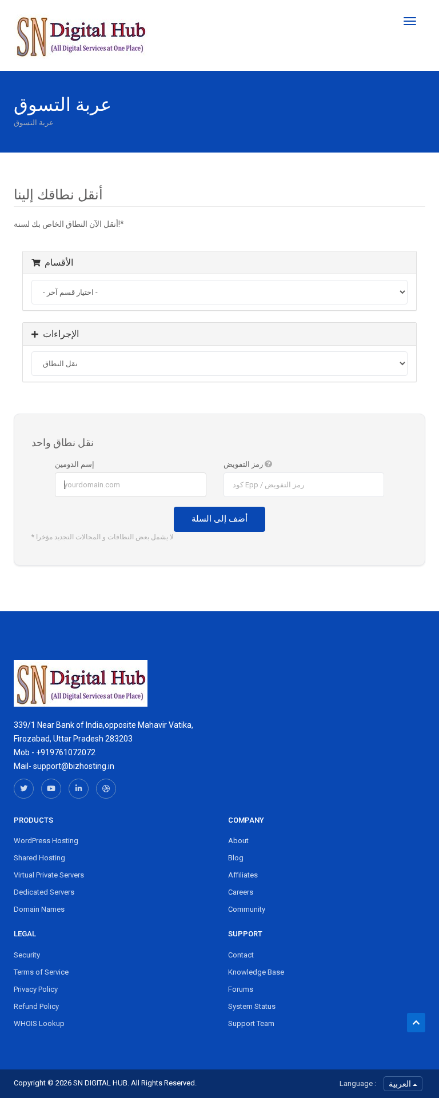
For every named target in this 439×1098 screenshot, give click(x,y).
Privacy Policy (36, 989)
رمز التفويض (244, 464)
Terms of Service (41, 972)
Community (246, 909)
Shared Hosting (39, 857)
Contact (241, 955)
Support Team (251, 1023)
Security (27, 955)
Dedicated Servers (44, 892)
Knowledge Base (256, 972)
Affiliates (243, 875)
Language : (358, 1083)
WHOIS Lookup (39, 1023)
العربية (401, 1083)
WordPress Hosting (46, 840)
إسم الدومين (74, 464)
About (238, 840)
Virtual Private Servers (49, 875)
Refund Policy (36, 1006)
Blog (236, 857)
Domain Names (39, 909)
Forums (240, 989)
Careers (240, 892)
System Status (252, 1006)
